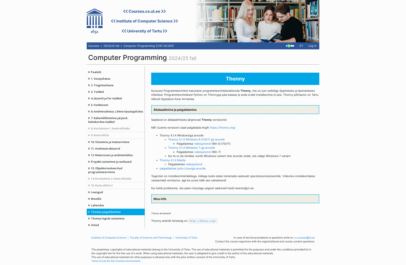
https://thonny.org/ (222, 127)
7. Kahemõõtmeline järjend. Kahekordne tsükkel (108, 120)
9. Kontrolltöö (100, 135)
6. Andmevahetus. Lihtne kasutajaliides (117, 111)
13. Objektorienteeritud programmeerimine (105, 170)
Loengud (97, 192)
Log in (313, 45)
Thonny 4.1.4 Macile (173, 160)
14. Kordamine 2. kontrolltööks (111, 178)
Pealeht (96, 72)
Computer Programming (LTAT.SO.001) (148, 45)
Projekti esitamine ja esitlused (111, 162)
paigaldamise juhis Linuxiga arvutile (183, 168)
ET (301, 45)
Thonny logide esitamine (108, 218)
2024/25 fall (111, 45)
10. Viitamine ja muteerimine (110, 142)
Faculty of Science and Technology (151, 237)
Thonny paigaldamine (106, 212)
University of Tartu (144, 31)
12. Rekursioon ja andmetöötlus (112, 155)
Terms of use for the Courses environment (115, 260)
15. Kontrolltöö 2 (101, 185)
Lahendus (97, 205)
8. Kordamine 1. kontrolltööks (110, 128)
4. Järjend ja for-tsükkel (106, 98)
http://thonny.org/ (202, 220)
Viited (95, 225)
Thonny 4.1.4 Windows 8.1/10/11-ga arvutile (196, 139)
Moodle (96, 199)
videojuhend (202, 143)
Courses (93, 45)
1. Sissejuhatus (100, 78)
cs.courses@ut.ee (304, 237)
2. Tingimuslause (102, 85)
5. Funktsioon (99, 105)
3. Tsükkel (97, 92)
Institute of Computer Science (144, 21)
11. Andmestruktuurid (105, 148)
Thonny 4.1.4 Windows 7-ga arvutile (191, 147)
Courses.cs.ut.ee (144, 11)
